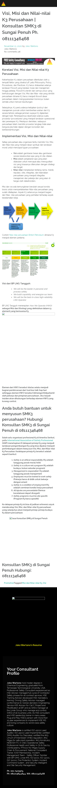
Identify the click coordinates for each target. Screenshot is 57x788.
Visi (44, 583)
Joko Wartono (31, 46)
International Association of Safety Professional (30, 440)
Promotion (9, 583)
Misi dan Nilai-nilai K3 (32, 583)
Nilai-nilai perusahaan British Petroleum (26, 235)
